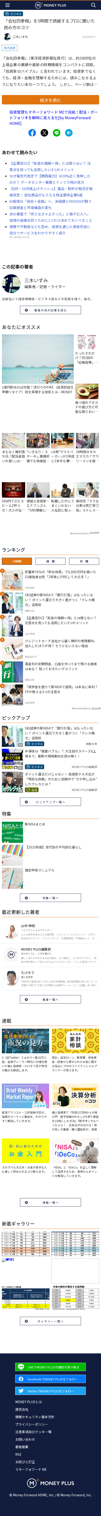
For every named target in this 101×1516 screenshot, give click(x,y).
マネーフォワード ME (31, 1469)
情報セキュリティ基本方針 (34, 1416)
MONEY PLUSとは (28, 1401)
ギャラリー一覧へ (51, 1321)
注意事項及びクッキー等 (33, 1431)
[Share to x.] (44, 133)
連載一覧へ (51, 1202)
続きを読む (50, 100)
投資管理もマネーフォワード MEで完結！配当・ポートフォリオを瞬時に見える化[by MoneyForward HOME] (53, 117)
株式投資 (9, 48)
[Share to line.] (56, 133)
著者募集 (21, 1446)
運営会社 (21, 1409)
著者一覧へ (51, 999)
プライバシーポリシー (31, 1424)
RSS (18, 1454)
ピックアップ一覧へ (51, 802)
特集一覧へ (51, 898)
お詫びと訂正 (25, 1461)
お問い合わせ (25, 1439)
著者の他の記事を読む (50, 310)
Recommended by (79, 533)
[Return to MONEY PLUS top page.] (50, 5)
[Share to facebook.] (32, 133)
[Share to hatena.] (69, 133)
